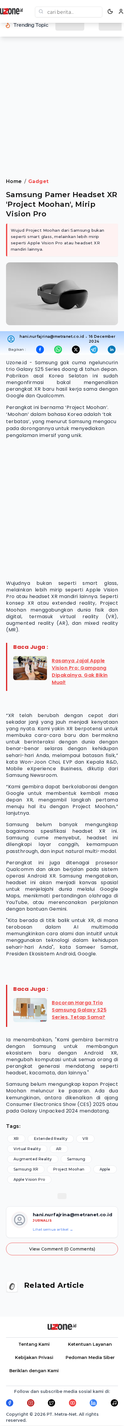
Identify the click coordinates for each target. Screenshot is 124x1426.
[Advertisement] (62, 111)
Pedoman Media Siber (90, 1357)
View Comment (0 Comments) (62, 1249)
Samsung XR (26, 1169)
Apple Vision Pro (29, 1179)
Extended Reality (50, 1138)
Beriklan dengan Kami (34, 1370)
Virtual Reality (27, 1149)
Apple (105, 1169)
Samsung (76, 1159)
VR (85, 1138)
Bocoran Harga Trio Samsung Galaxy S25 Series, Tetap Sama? (79, 1010)
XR (16, 1138)
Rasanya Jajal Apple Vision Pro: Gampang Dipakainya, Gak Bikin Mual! (80, 671)
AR (59, 1149)
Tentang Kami (34, 1344)
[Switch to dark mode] (110, 11)
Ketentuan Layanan (90, 1344)
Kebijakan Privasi (34, 1357)
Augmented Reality (33, 1159)
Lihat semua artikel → (53, 1229)
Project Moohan (69, 1169)
